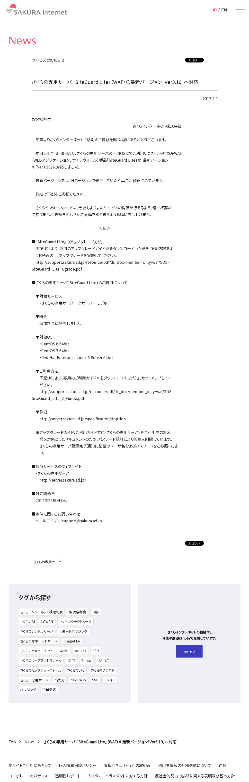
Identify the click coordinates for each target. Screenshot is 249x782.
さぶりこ (103, 660)
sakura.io (78, 679)
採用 (71, 660)
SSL (95, 679)
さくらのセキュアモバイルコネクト (44, 650)
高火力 (59, 679)
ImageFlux (71, 641)
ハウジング (28, 689)
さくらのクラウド (102, 670)
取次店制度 (77, 611)
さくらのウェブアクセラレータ (41, 660)
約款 (95, 611)
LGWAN (47, 621)
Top (12, 742)
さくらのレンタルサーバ (36, 631)
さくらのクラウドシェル (75, 621)
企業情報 (49, 689)
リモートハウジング (73, 631)
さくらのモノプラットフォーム (40, 670)
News (30, 742)
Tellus (86, 660)
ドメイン (110, 679)
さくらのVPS (76, 670)
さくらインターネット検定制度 (41, 611)
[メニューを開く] (240, 10)
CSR (95, 650)
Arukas (80, 650)
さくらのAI (27, 621)
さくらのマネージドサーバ (38, 641)
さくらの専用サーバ (48, 561)
